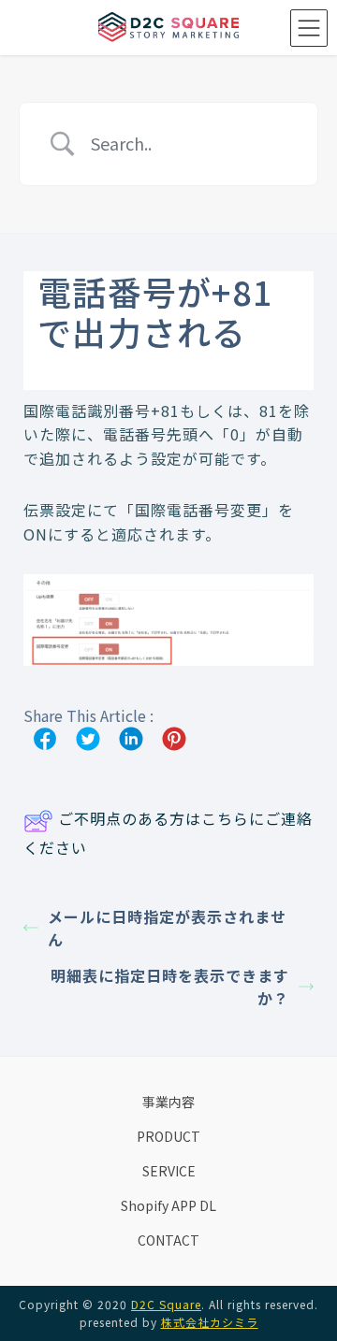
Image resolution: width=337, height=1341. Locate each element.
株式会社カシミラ (209, 1322)
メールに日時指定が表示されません (167, 927)
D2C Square (166, 1304)
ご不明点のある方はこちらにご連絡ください (168, 832)
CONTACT (168, 1240)
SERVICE (169, 1170)
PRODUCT (168, 1136)
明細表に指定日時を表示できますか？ (170, 986)
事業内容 (168, 1101)
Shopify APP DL (168, 1205)
